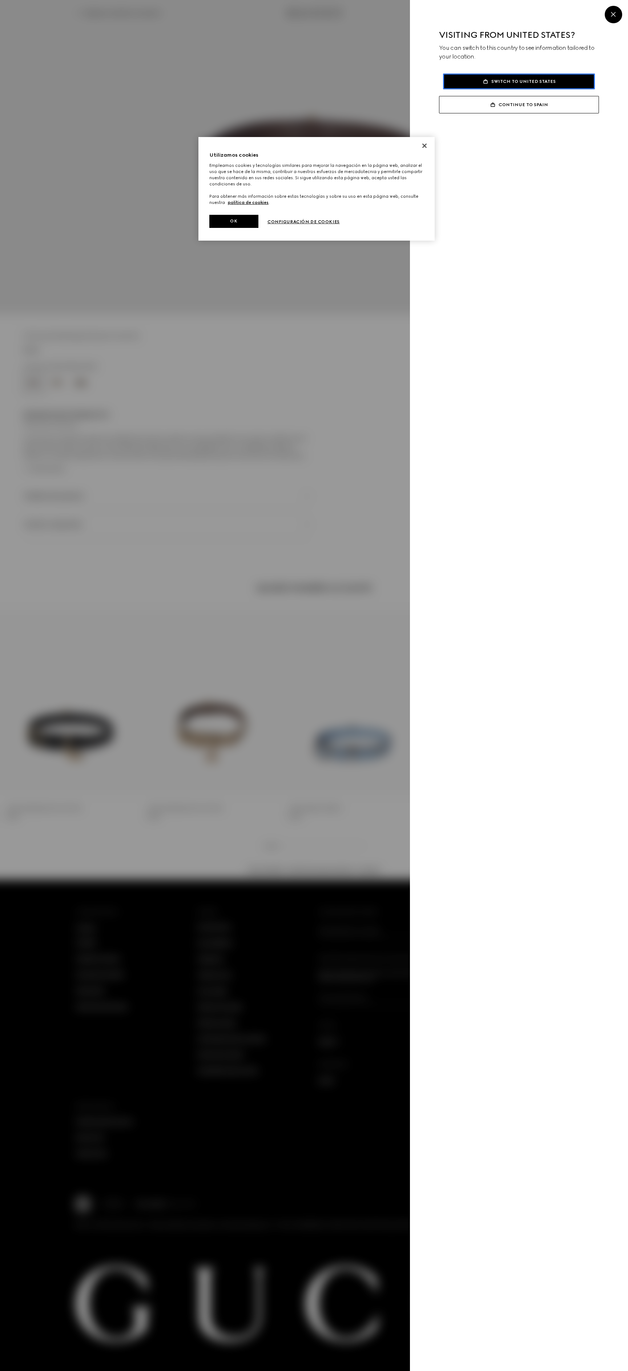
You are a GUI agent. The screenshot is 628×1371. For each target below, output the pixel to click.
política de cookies (248, 202)
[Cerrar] (424, 146)
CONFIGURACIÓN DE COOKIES (303, 221)
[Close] (613, 14)
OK (233, 221)
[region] (316, 189)
